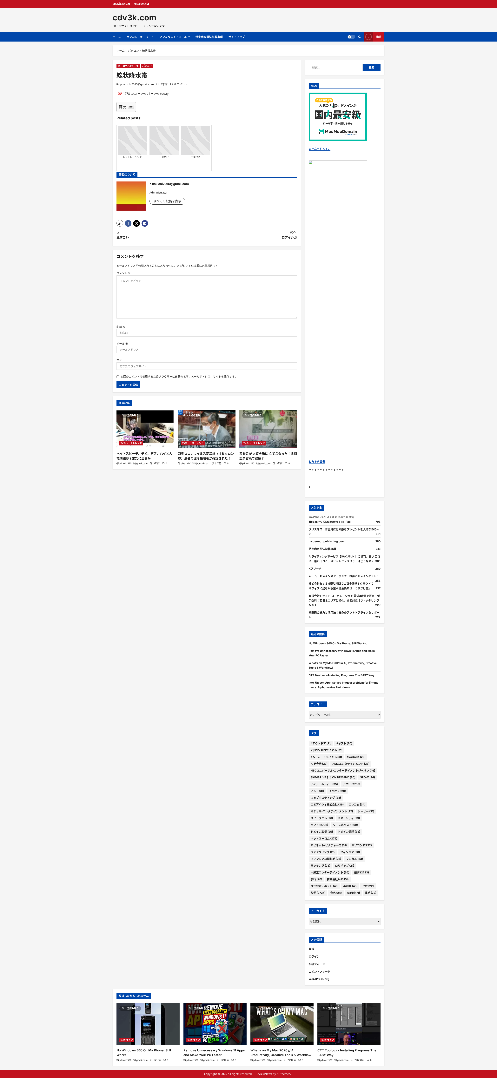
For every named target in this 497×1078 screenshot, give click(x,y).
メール (122, 343)
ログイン (314, 956)
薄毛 (370, 892)
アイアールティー (324, 784)
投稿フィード (317, 964)
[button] (119, 223)
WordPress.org (319, 979)
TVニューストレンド (128, 65)
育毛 (336, 892)
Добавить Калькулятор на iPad (330, 521)
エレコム (356, 804)
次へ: (289, 234)
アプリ (351, 784)
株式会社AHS (338, 879)
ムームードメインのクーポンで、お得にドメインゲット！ (344, 576)
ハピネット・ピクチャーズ (329, 845)
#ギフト (344, 743)
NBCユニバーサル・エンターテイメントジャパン (343, 770)
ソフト (319, 824)
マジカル (354, 858)
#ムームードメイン (326, 757)
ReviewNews (264, 1074)
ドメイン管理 (349, 831)
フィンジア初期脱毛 (326, 858)
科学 (318, 892)
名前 (120, 327)
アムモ (317, 790)
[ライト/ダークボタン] (351, 37)
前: (122, 234)
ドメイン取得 (322, 831)
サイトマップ (237, 36)
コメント (123, 273)
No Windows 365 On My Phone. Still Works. (338, 643)
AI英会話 (319, 763)
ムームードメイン (319, 148)
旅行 (316, 879)
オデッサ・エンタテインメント (332, 811)
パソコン (147, 65)
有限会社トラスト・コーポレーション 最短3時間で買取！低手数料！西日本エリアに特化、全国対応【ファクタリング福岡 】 (344, 600)
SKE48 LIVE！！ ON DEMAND (333, 777)
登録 (311, 948)
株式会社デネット (324, 886)
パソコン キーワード (140, 36)
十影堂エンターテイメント (330, 872)
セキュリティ (349, 818)
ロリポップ (344, 865)
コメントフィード (319, 971)
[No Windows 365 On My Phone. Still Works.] (148, 1024)
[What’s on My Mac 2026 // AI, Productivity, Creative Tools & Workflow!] (282, 1024)
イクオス (337, 790)
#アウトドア (321, 743)
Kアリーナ (315, 568)
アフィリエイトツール (173, 36)
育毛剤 (353, 892)
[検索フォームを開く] (359, 37)
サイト (120, 360)
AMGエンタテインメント (350, 763)
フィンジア (350, 852)
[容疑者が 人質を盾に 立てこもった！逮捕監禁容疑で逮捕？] (268, 429)
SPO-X (367, 777)
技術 (361, 872)
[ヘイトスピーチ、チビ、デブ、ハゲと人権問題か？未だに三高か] (145, 429)
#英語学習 (356, 757)
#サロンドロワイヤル (326, 750)
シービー (366, 811)
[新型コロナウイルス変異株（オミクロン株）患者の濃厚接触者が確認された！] (207, 429)
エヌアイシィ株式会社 (327, 804)
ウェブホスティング (326, 797)
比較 (368, 886)
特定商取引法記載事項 (209, 36)
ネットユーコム (324, 838)
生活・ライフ (127, 1040)
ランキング (320, 865)
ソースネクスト (345, 824)
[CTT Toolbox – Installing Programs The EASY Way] (349, 1024)
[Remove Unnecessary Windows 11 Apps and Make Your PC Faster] (215, 1024)
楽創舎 (350, 886)
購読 (378, 36)
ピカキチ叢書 (317, 461)
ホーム (117, 36)
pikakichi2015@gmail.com (137, 84)
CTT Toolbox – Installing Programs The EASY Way (341, 675)
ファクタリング (323, 852)
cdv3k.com (134, 17)
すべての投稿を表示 (167, 201)
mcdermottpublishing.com (327, 541)
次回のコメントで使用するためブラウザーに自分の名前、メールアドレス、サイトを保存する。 (179, 376)
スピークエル (322, 818)
